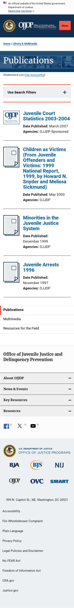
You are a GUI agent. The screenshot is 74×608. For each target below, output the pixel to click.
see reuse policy (34, 75)
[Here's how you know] (37, 7)
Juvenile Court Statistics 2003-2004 (46, 116)
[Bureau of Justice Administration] (14, 468)
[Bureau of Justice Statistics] (37, 470)
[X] (21, 427)
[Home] (37, 26)
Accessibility (11, 511)
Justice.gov (10, 590)
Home (6, 43)
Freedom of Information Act (21, 570)
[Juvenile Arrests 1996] (11, 281)
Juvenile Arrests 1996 (41, 267)
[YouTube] (34, 427)
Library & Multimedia (25, 43)
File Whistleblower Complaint (22, 521)
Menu (65, 25)
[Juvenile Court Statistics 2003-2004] (11, 118)
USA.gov (8, 580)
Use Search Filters (22, 92)
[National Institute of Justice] (59, 468)
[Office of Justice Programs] (9, 26)
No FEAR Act (11, 561)
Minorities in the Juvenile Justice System (41, 223)
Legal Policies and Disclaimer (22, 551)
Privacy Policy (12, 541)
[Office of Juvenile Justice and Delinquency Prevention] (14, 484)
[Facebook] (7, 427)
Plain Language (12, 531)
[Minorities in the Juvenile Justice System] (11, 234)
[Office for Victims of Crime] (37, 484)
